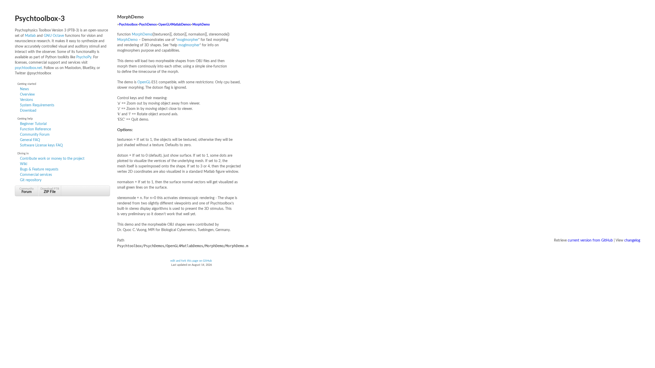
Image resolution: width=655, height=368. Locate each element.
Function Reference (35, 129)
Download (28, 110)
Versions (26, 100)
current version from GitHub (590, 240)
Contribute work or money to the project (52, 158)
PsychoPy (83, 57)
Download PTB (49, 190)
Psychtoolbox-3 (40, 18)
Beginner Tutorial (33, 124)
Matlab (30, 36)
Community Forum (35, 134)
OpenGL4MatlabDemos (174, 24)
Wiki (23, 164)
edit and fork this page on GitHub (191, 261)
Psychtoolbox (128, 24)
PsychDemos (148, 24)
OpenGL (143, 82)
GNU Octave (54, 36)
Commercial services (36, 175)
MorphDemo (201, 24)
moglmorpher (187, 40)
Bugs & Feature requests (39, 169)
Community (26, 190)
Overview (27, 94)
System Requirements (37, 105)
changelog (632, 240)
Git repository (30, 180)
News (24, 89)
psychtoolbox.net (28, 68)
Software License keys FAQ (41, 145)
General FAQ (30, 140)
